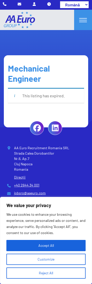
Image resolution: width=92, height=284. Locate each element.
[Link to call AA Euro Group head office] (4, 4)
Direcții (20, 177)
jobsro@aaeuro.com (30, 193)
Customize (46, 259)
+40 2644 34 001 (26, 185)
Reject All (46, 273)
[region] (46, 240)
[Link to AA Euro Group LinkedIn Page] (55, 128)
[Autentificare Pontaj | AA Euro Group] (49, 4)
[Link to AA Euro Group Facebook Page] (37, 128)
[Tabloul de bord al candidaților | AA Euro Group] (34, 4)
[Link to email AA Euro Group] (19, 4)
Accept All (46, 245)
